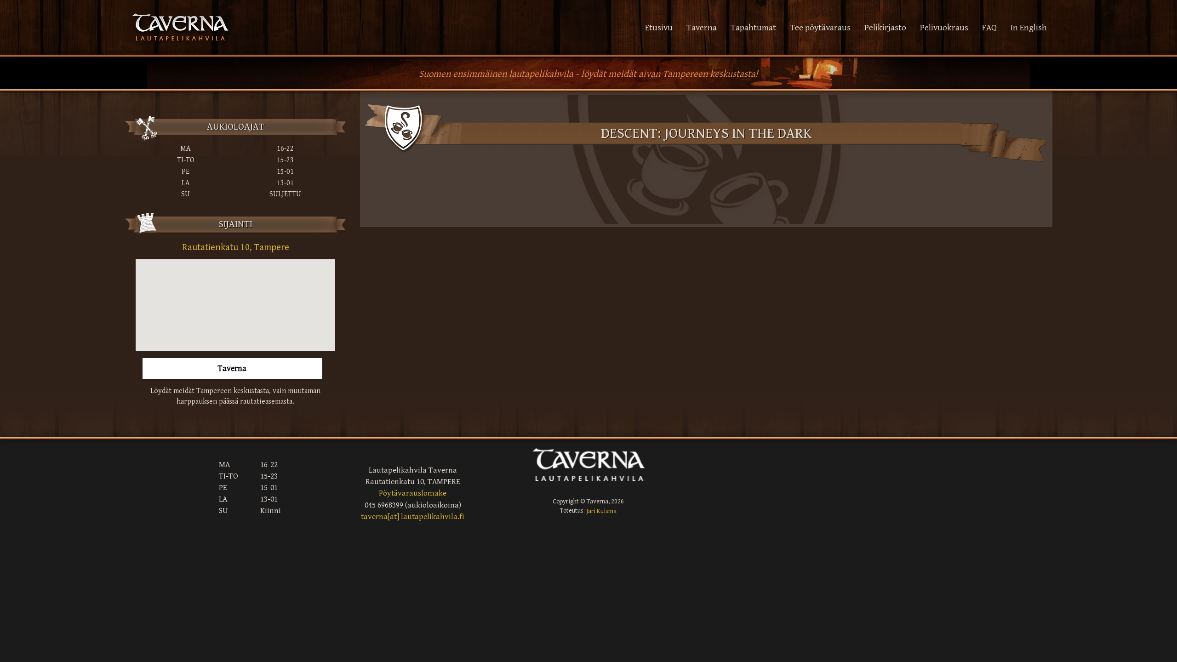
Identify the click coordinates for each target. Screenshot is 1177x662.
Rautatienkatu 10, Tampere (235, 247)
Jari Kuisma (601, 510)
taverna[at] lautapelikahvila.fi (412, 516)
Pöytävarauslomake (412, 493)
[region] (235, 305)
